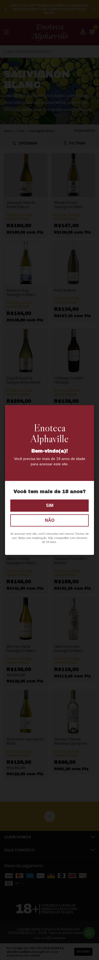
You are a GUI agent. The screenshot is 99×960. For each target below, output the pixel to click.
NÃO (49, 520)
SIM (49, 505)
